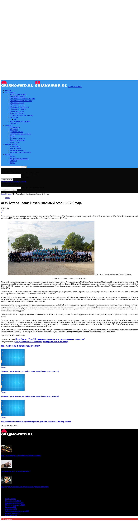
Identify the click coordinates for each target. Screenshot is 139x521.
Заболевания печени (17, 105)
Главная (8, 90)
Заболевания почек (17, 111)
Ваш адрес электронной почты (32, 188)
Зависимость (14, 123)
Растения (8, 154)
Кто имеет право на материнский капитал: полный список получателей (30, 371)
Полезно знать (15, 148)
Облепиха (13, 161)
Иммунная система (17, 113)
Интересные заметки (18, 150)
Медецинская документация (20, 134)
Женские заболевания (18, 94)
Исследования (15, 146)
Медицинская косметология (20, 152)
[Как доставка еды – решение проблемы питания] (6, 452)
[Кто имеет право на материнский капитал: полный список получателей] (13, 365)
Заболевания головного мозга (21, 101)
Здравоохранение (16, 132)
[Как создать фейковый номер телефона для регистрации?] (6, 483)
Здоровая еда (15, 128)
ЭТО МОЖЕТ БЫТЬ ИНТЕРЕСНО (14, 346)
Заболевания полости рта (19, 107)
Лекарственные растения (19, 159)
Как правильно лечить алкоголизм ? (15, 471)
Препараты (14, 130)
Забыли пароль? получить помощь (13, 182)
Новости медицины (17, 140)
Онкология (14, 117)
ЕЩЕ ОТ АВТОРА (33, 346)
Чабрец (12, 163)
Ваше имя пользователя (29, 175)
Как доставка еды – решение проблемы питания (21, 455)
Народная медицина (17, 138)
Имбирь (13, 156)
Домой (3, 194)
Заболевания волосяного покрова (22, 99)
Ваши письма (14, 142)
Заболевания (10, 92)
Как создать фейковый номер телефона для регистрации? (24, 487)
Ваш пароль (25, 177)
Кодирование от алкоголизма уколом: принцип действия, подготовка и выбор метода (36, 422)
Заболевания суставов (18, 109)
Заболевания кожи (17, 103)
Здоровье (8, 125)
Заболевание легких (17, 97)
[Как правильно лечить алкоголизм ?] (6, 467)
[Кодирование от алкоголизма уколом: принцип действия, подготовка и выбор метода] (13, 415)
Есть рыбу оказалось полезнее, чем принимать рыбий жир (41, 342)
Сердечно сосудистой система (21, 115)
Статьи (12, 136)
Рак (15, 119)
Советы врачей (11, 144)
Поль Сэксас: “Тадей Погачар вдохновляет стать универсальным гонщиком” (50, 339)
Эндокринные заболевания (20, 121)
